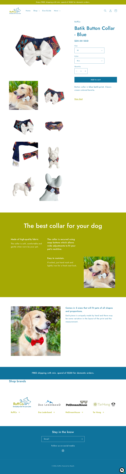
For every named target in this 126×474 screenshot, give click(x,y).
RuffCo (14, 412)
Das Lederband (45, 412)
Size (76, 46)
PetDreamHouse (73, 412)
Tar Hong (97, 412)
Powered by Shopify (68, 466)
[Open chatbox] (122, 470)
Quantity (77, 66)
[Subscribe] (81, 439)
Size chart (78, 99)
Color (76, 56)
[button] (36, 10)
